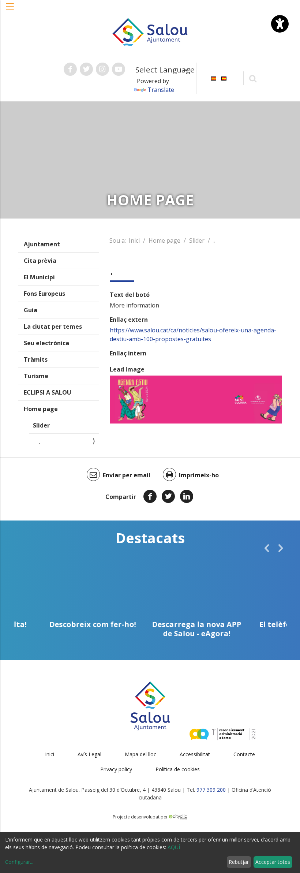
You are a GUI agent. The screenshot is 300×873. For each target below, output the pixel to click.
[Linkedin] (186, 496)
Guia (30, 310)
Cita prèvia (40, 261)
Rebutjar (239, 861)
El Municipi (39, 277)
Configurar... (19, 861)
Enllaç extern (129, 320)
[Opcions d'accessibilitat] (280, 24)
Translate (160, 90)
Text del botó (130, 295)
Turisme (36, 376)
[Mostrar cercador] (253, 78)
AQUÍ (174, 847)
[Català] (213, 77)
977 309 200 (211, 789)
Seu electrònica (46, 343)
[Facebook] (150, 496)
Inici (134, 240)
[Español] (223, 77)
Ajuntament (42, 244)
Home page (41, 409)
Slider (41, 425)
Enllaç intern (128, 353)
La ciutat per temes (53, 326)
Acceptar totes (272, 861)
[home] (150, 31)
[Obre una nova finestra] (70, 69)
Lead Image (127, 369)
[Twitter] (168, 496)
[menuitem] (213, 78)
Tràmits (36, 359)
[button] (10, 10)
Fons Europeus (44, 294)
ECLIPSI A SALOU (47, 392)
